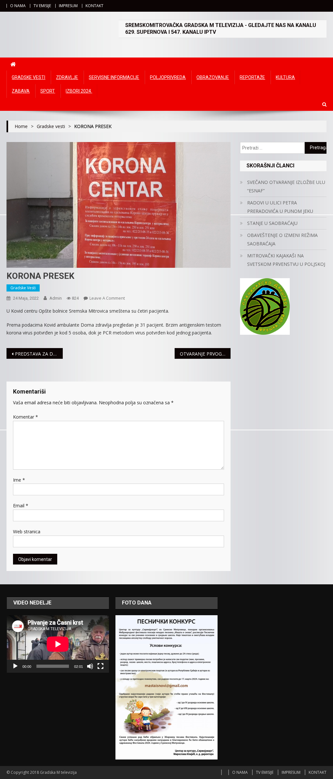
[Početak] (15, 666)
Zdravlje (67, 77)
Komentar (25, 417)
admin (55, 298)
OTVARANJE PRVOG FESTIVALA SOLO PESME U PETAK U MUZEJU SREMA (205, 354)
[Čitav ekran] (100, 666)
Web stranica (26, 531)
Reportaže (252, 77)
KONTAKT (94, 5)
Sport (47, 91)
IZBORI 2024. (79, 91)
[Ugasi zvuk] (90, 666)
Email (20, 505)
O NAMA (18, 5)
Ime (19, 480)
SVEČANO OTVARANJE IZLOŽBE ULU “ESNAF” (286, 186)
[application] (58, 644)
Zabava (21, 91)
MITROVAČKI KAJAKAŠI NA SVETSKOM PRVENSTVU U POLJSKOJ (286, 260)
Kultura (285, 77)
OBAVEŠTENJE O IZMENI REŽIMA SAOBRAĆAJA (282, 239)
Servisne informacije (114, 77)
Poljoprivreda (168, 77)
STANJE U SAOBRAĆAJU (272, 223)
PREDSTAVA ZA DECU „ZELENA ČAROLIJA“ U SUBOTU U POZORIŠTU (38, 354)
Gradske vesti (28, 77)
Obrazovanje (212, 77)
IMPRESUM (68, 5)
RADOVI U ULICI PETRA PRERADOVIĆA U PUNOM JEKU (280, 207)
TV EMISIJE (42, 5)
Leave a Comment (107, 298)
